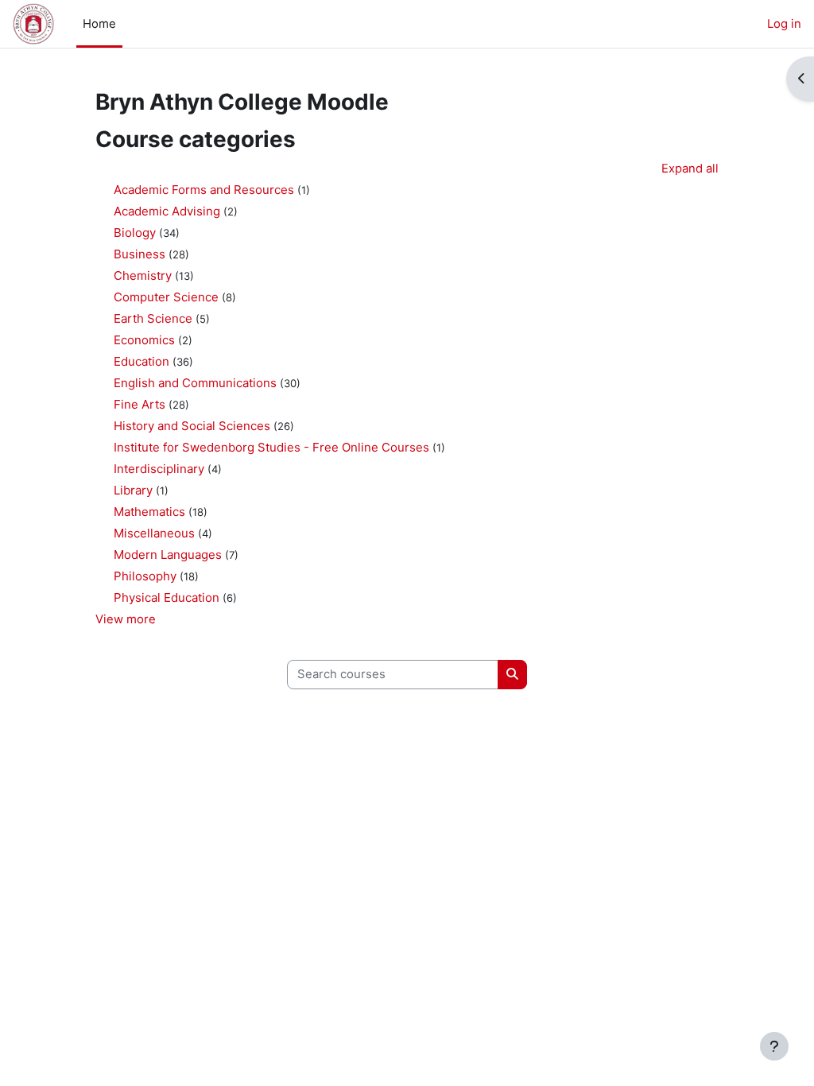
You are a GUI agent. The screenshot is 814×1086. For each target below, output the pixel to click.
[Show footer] (774, 1046)
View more (125, 619)
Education (141, 361)
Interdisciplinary (159, 468)
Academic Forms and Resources (204, 189)
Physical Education (166, 597)
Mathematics (149, 511)
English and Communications (195, 382)
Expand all (690, 168)
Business (139, 254)
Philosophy (145, 576)
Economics (144, 339)
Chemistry (143, 275)
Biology (135, 232)
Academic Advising (167, 211)
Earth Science (153, 318)
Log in (784, 24)
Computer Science (166, 296)
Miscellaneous (154, 533)
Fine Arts (139, 404)
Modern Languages (168, 554)
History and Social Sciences (192, 425)
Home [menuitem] (99, 24)
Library (133, 490)
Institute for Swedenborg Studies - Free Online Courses (271, 447)
